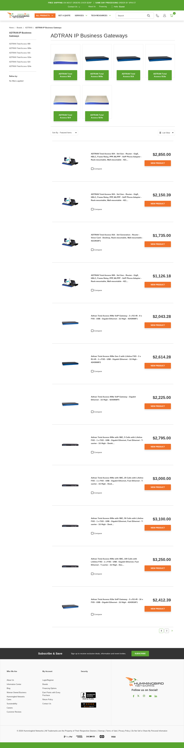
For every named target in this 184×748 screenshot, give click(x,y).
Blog (8, 688)
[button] (88, 682)
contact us (72, 6)
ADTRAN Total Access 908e (20, 48)
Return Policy (47, 699)
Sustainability (12, 704)
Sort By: (55, 133)
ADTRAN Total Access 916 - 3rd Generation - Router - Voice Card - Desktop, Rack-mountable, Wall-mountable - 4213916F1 (117, 238)
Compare (98, 169)
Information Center (14, 684)
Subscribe (140, 653)
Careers (10, 708)
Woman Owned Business (16, 692)
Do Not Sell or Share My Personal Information (149, 731)
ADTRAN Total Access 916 (19, 53)
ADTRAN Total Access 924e (20, 66)
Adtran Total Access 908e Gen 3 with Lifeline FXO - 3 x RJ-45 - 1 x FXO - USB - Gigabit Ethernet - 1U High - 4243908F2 (116, 359)
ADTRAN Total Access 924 (19, 62)
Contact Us (46, 704)
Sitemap (101, 731)
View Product (158, 163)
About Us (92, 7)
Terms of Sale (111, 731)
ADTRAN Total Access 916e (20, 57)
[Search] (149, 15)
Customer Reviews (14, 712)
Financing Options (49, 688)
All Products (43, 16)
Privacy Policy (124, 731)
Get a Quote (64, 16)
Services (79, 16)
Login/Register (48, 680)
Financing (103, 7)
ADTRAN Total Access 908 (19, 44)
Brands (45, 684)
